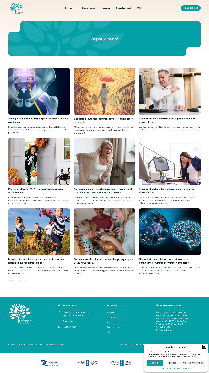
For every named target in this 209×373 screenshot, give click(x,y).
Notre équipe (88, 8)
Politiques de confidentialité (183, 368)
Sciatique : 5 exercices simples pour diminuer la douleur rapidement (38, 120)
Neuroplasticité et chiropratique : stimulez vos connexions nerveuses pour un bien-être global (164, 260)
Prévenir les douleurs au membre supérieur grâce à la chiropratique (167, 120)
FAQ (139, 8)
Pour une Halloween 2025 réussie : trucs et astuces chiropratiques (35, 190)
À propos (105, 8)
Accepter (155, 363)
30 (21, 280)
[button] (204, 347)
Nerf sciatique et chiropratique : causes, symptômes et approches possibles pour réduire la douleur (103, 190)
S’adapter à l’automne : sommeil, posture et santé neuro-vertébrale (104, 120)
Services (69, 8)
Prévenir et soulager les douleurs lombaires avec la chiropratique (166, 190)
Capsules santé (123, 8)
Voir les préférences (193, 363)
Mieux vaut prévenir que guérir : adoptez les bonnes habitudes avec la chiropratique (36, 260)
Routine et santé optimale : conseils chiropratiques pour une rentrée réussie (103, 260)
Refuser (172, 363)
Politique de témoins (165, 368)
